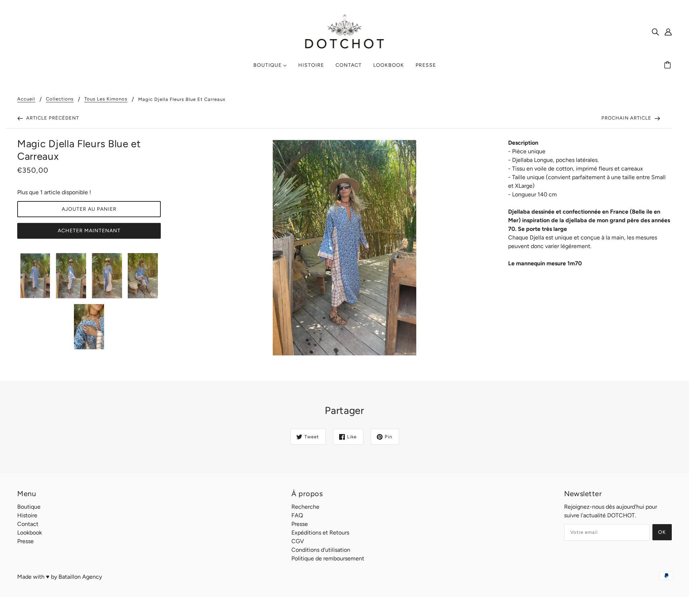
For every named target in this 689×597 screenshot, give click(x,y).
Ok (662, 532)
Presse (25, 541)
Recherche (305, 506)
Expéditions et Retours (320, 532)
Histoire (27, 515)
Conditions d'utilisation (320, 549)
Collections (60, 99)
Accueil (26, 99)
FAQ (297, 515)
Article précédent (52, 118)
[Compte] (668, 31)
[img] (655, 31)
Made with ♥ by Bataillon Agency (59, 576)
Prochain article (627, 118)
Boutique (29, 506)
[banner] (344, 31)
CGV (297, 541)
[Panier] (669, 65)
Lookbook (29, 532)
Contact (27, 524)
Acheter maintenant (89, 231)
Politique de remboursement (327, 558)
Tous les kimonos (105, 99)
